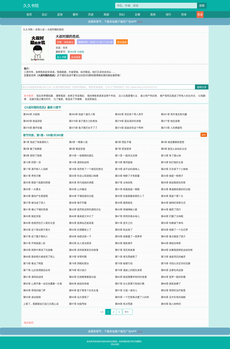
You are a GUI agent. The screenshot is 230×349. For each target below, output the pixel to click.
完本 (184, 14)
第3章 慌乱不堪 (123, 142)
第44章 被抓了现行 (171, 209)
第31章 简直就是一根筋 (127, 189)
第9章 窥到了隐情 (32, 155)
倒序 (204, 134)
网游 (106, 14)
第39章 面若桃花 (124, 202)
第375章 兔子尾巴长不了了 (83, 127)
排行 (168, 14)
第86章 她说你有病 (79, 283)
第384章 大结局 (76, 51)
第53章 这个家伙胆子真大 (36, 229)
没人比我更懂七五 (128, 95)
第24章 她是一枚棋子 (172, 175)
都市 (75, 14)
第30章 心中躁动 (78, 189)
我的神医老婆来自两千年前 (101, 95)
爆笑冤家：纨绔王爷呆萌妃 (70, 95)
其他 (153, 14)
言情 (137, 14)
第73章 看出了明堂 (33, 263)
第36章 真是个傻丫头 (172, 196)
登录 (200, 14)
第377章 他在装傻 (170, 121)
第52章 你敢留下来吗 (172, 222)
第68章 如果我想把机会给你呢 (177, 249)
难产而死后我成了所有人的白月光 (177, 95)
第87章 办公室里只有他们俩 (129, 283)
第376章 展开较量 (32, 127)
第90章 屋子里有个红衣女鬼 (83, 290)
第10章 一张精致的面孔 (81, 155)
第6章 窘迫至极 (77, 148)
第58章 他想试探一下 (80, 236)
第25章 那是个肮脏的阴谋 (36, 182)
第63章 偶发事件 (124, 243)
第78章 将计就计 (78, 270)
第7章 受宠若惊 (123, 148)
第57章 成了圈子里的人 (35, 236)
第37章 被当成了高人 (34, 202)
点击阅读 (75, 57)
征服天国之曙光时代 (40, 99)
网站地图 (115, 344)
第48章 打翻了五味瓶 (172, 216)
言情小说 (40, 29)
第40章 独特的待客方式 (173, 202)
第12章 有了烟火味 (171, 155)
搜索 (202, 5)
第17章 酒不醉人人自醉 (35, 169)
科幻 (122, 14)
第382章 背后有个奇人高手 (129, 114)
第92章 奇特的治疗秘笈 (173, 290)
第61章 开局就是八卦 (34, 243)
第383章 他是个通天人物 (82, 114)
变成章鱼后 (91, 99)
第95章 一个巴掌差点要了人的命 (132, 297)
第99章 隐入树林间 (171, 303)
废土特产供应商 (148, 95)
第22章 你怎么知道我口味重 (83, 175)
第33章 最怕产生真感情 (35, 196)
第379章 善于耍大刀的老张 (83, 121)
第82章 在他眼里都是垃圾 (82, 276)
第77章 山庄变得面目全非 (36, 270)
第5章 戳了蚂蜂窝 (32, 148)
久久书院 (31, 5)
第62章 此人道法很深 (80, 243)
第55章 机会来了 (124, 229)
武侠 (60, 14)
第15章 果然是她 (124, 162)
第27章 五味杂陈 (124, 182)
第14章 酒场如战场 (79, 162)
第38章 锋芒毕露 (78, 202)
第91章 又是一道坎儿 (126, 290)
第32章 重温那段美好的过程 (175, 189)
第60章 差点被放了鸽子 (173, 236)
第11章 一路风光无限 (126, 155)
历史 (91, 14)
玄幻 (44, 14)
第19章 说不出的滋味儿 (127, 169)
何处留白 (68, 42)
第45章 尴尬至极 (32, 216)
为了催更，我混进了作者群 (68, 99)
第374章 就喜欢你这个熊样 (129, 127)
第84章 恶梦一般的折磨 (173, 276)
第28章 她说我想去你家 (173, 182)
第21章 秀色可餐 (32, 175)
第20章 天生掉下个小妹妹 (174, 169)
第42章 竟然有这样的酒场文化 (85, 209)
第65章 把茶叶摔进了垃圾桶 (38, 249)
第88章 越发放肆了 (171, 283)
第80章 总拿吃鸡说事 (172, 270)
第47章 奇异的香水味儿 (127, 216)
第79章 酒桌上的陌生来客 (128, 270)
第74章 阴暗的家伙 (79, 263)
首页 (29, 14)
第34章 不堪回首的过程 (81, 196)
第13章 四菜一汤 (32, 162)
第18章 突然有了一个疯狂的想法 (86, 169)
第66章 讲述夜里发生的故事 (83, 249)
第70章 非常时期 (78, 256)
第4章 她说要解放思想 (172, 142)
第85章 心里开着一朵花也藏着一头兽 (42, 283)
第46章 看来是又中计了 (81, 216)
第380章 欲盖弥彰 (32, 121)
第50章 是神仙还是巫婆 (81, 222)
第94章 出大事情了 (79, 297)
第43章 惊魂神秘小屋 (126, 209)
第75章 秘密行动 (124, 263)
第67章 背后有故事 (125, 249)
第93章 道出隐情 (32, 297)
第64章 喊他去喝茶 (171, 243)
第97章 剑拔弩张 (78, 303)
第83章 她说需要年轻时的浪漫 (131, 276)
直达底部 (122, 42)
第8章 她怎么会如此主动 (174, 148)
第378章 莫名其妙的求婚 (128, 121)
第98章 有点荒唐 (124, 303)
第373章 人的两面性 (171, 127)
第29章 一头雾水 (32, 189)
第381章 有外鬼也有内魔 (174, 114)
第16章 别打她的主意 (172, 162)
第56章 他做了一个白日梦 (174, 229)
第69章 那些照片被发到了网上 (39, 256)
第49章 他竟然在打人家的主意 (39, 222)
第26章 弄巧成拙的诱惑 (81, 182)
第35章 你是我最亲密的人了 (129, 196)
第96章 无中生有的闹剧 (173, 297)
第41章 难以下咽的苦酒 (35, 209)
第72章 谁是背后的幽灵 (173, 256)
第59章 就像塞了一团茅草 (128, 236)
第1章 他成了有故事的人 (36, 142)
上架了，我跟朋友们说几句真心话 (41, 303)
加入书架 (61, 57)
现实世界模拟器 (44, 95)
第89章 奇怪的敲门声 (34, 290)
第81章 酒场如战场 (33, 276)
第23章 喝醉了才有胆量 (127, 175)
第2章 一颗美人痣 (78, 142)
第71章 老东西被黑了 (126, 256)
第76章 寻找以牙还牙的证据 (175, 263)
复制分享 (201, 87)
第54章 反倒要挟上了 (80, 229)
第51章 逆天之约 (124, 222)
